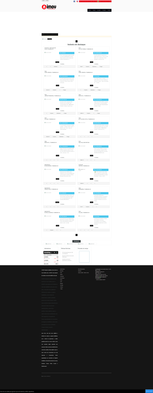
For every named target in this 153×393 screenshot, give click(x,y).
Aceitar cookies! (149, 391)
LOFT (61, 281)
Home (89, 10)
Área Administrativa (81, 269)
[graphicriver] (48, 243)
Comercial (62, 276)
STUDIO (61, 285)
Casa (61, 272)
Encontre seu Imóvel (50, 34)
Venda (94, 10)
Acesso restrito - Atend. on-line (83, 272)
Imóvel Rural (62, 278)
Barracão (61, 270)
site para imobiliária (46, 376)
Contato (104, 10)
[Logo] (49, 7)
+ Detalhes (62, 64)
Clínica (61, 274)
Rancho (61, 283)
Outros (109, 10)
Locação (98, 10)
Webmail (79, 270)
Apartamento (62, 269)
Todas (61, 288)
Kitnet (61, 279)
